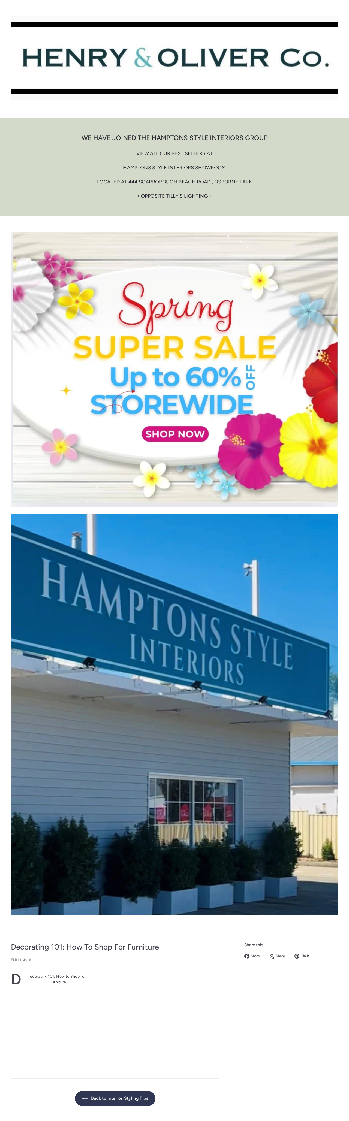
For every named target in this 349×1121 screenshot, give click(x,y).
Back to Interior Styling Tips (119, 1098)
